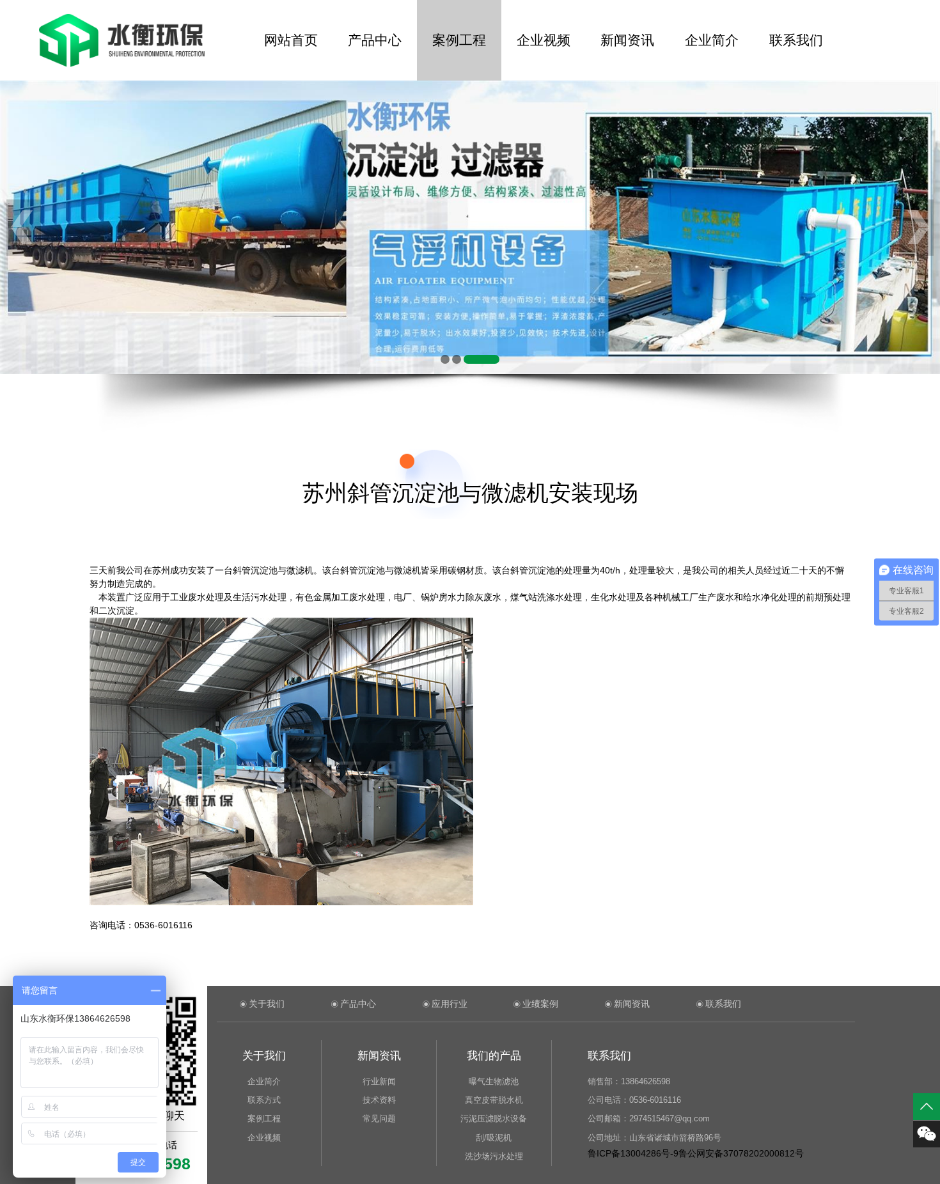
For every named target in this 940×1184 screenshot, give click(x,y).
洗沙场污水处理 (494, 1156)
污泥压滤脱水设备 (493, 1118)
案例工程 (459, 40)
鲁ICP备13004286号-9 (633, 1153)
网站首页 (291, 40)
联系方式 (264, 1100)
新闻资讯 (627, 40)
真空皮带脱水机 (494, 1100)
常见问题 (379, 1118)
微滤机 (299, 570)
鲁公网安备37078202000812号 (741, 1153)
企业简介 (712, 40)
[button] (445, 359)
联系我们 (796, 40)
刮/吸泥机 (494, 1137)
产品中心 (375, 40)
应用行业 (449, 1004)
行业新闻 (379, 1081)
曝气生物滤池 (494, 1081)
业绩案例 (540, 1004)
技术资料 (379, 1100)
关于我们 (267, 1004)
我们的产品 (494, 1056)
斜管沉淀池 (255, 570)
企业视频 (543, 40)
